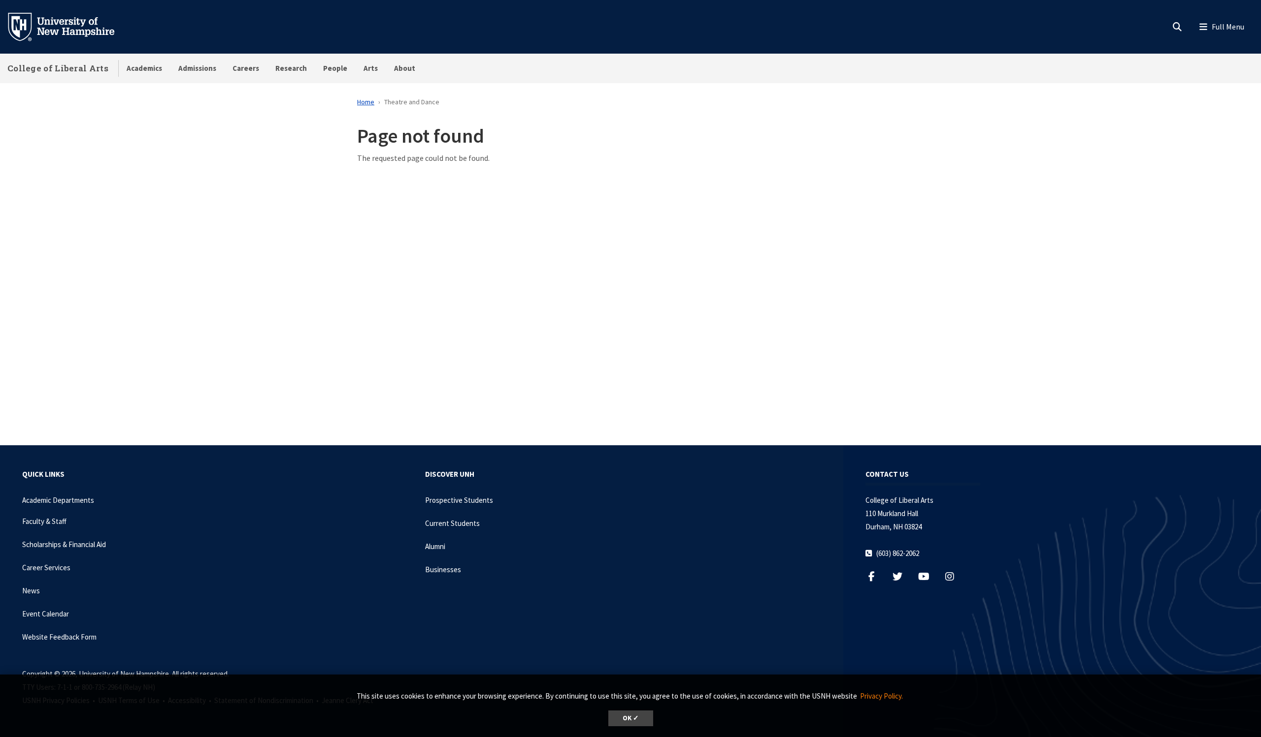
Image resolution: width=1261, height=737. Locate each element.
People (335, 68)
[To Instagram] (955, 576)
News (31, 590)
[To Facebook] (876, 576)
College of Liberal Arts (57, 68)
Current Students (452, 523)
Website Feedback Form (59, 637)
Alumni (435, 546)
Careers (245, 68)
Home (365, 101)
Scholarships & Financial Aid (64, 544)
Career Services (46, 567)
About (404, 68)
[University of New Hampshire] (69, 26)
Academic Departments (58, 500)
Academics (144, 68)
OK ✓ (631, 718)
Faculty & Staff (44, 521)
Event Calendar (45, 613)
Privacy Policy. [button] (881, 696)
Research (291, 68)
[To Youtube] (929, 576)
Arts (371, 68)
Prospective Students (459, 500)
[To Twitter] (903, 576)
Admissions (197, 68)
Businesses (443, 569)
